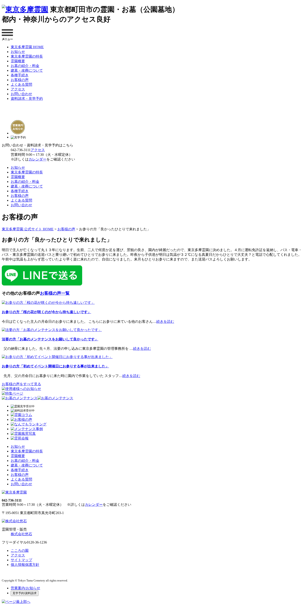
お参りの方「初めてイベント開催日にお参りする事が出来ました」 (55, 366)
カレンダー (37, 159)
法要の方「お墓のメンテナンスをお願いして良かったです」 (50, 339)
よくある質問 (21, 84)
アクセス (18, 89)
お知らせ (18, 52)
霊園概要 (18, 61)
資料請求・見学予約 (27, 98)
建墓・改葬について (27, 70)
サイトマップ (21, 560)
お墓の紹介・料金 (25, 66)
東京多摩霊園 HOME (27, 47)
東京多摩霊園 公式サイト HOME (28, 229)
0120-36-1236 (37, 542)
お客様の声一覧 (55, 293)
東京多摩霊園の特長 (27, 56)
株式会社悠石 (21, 534)
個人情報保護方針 (25, 564)
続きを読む (165, 321)
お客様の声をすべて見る (21, 384)
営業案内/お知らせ (25, 588)
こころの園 (20, 550)
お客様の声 (20, 80)
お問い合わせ (21, 94)
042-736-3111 (21, 150)
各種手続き (20, 75)
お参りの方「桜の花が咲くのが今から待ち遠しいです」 (46, 312)
